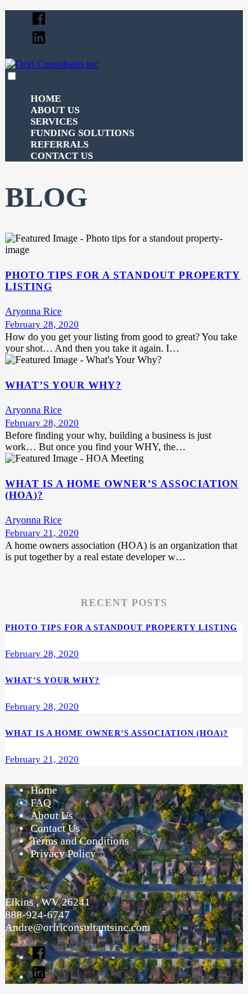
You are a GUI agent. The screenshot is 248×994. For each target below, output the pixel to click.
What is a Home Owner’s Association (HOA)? (116, 733)
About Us (55, 110)
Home (46, 98)
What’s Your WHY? (63, 385)
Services (54, 121)
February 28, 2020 (42, 324)
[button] (12, 76)
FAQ (41, 803)
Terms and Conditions (80, 841)
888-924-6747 (37, 915)
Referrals (59, 144)
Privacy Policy (63, 854)
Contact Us (62, 156)
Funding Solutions (82, 133)
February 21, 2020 (42, 533)
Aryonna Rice (33, 311)
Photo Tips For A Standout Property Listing (121, 627)
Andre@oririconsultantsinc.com (77, 928)
